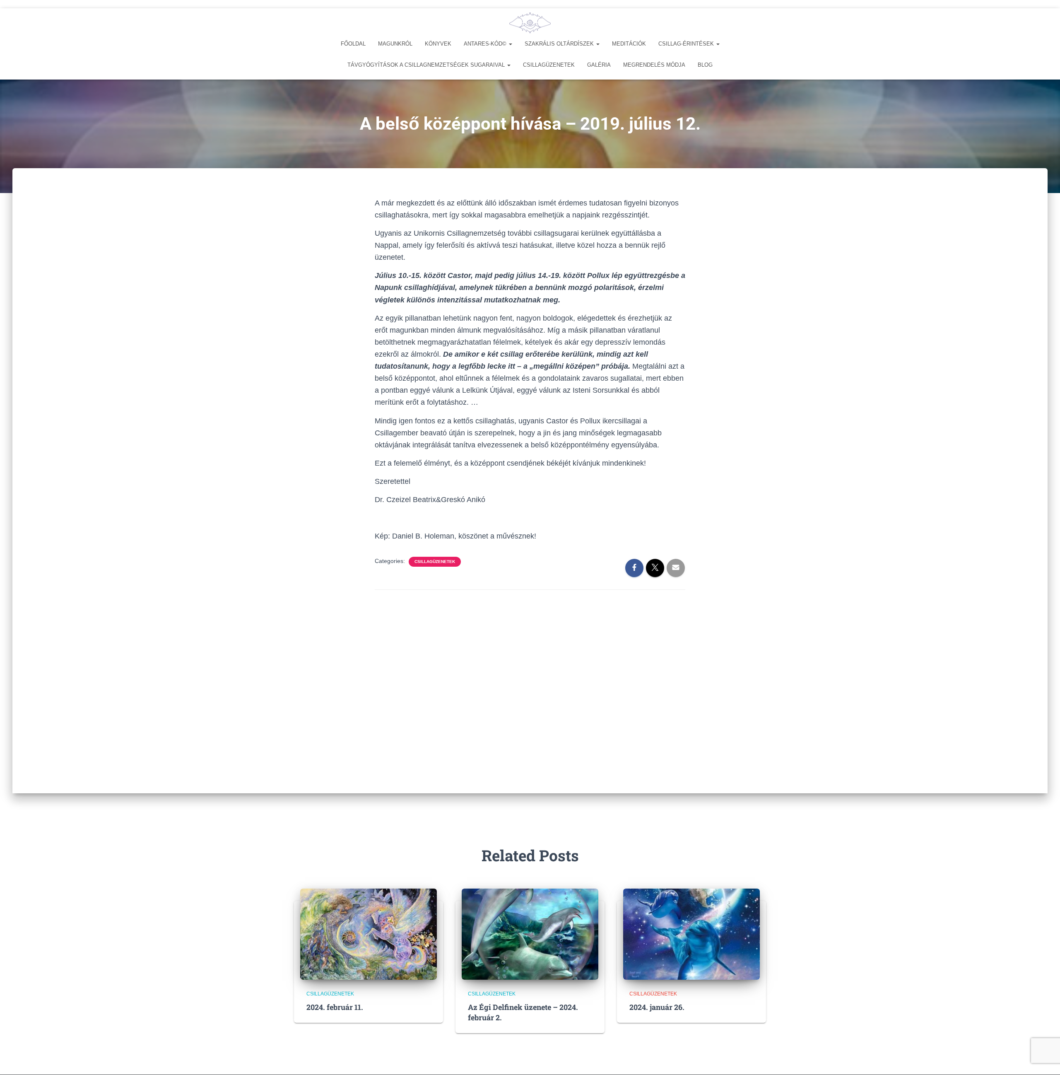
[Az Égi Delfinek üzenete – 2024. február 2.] (530, 933)
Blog (705, 65)
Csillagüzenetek (549, 65)
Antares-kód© (486, 44)
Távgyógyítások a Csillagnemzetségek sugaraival (426, 65)
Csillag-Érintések (687, 44)
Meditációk (629, 44)
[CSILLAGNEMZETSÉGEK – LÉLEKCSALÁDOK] (530, 22)
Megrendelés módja (654, 65)
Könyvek (438, 44)
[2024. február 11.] (368, 933)
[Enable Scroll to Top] (1043, 1058)
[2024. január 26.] (691, 933)
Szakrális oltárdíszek (560, 44)
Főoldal (353, 44)
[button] (510, 44)
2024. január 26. (656, 1007)
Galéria (599, 65)
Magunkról (395, 44)
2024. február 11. (334, 1007)
